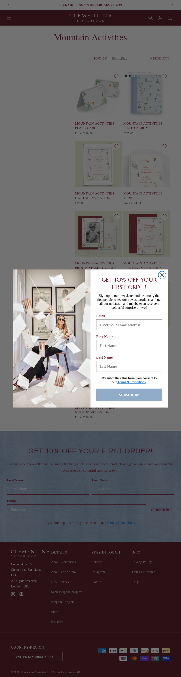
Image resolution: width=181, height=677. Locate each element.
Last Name (104, 357)
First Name (104, 336)
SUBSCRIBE (129, 394)
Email (100, 316)
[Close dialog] (162, 275)
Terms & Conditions (131, 382)
